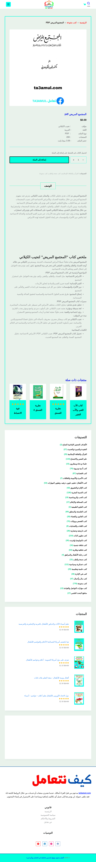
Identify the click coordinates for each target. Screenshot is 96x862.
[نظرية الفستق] (58, 392)
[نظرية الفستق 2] (38, 392)
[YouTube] (38, 843)
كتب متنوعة (43, 173)
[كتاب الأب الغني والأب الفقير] (78, 392)
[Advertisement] (48, 236)
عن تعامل (48, 822)
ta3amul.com (85, 793)
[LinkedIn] (44, 843)
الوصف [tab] (48, 185)
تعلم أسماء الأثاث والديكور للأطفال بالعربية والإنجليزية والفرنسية (44, 624)
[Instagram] (51, 843)
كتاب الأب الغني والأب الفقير (78, 410)
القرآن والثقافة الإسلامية (70, 173)
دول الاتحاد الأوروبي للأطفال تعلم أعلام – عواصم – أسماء (46, 696)
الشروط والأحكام (48, 818)
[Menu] (8, 4)
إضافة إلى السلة (39, 160)
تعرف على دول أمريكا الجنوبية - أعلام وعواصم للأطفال (47, 660)
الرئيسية (48, 811)
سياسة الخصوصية (48, 815)
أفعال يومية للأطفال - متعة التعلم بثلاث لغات (51, 678)
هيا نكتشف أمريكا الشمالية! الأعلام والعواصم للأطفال (48, 642)
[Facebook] (58, 843)
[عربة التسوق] (84, 4)
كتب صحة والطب (54, 173)
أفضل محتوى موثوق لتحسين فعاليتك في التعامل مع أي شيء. (45, 858)
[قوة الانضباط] (18, 392)
